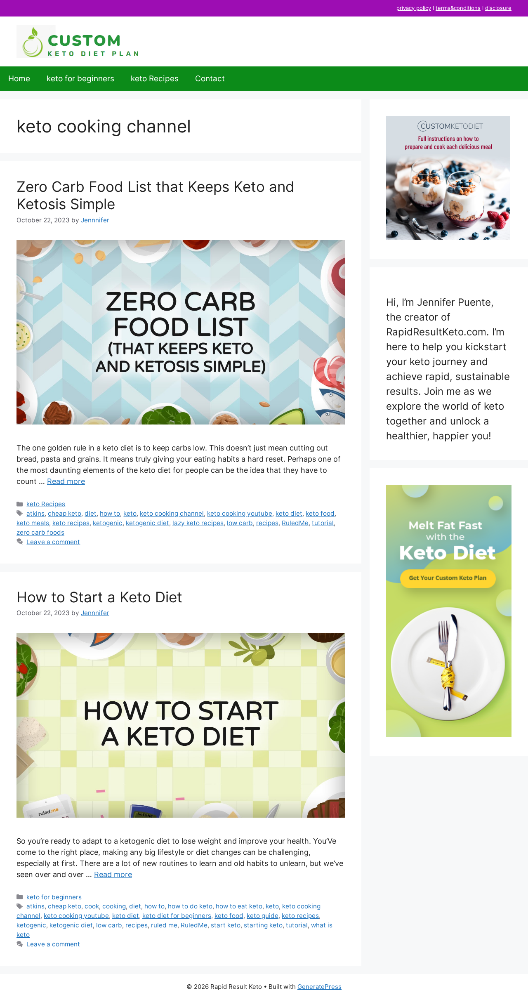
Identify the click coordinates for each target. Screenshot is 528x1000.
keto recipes (71, 523)
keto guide (262, 916)
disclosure (498, 8)
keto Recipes (155, 78)
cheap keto (64, 513)
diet (91, 513)
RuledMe (295, 523)
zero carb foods (40, 532)
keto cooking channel (172, 513)
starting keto (263, 925)
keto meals (32, 523)
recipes (267, 523)
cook (92, 906)
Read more (66, 481)
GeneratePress (319, 987)
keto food (320, 513)
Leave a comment (53, 542)
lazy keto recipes (198, 523)
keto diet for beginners (176, 916)
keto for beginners (80, 78)
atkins (35, 513)
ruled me (164, 925)
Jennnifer (95, 220)
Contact (210, 78)
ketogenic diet (147, 523)
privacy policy (413, 8)
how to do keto (190, 906)
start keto (225, 925)
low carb (240, 523)
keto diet (289, 513)
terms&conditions (458, 8)
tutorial (323, 523)
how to (110, 513)
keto (130, 513)
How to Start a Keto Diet (99, 597)
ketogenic (108, 523)
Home (19, 78)
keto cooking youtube (239, 513)
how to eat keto (239, 906)
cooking (114, 906)
